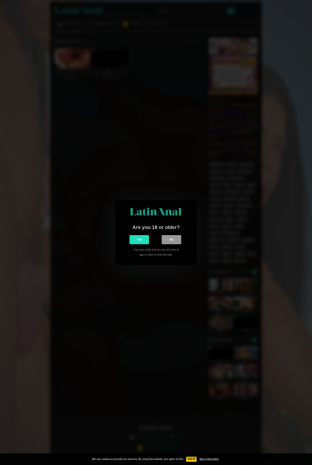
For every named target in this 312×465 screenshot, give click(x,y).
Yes (139, 239)
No (171, 239)
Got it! (191, 459)
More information (209, 459)
